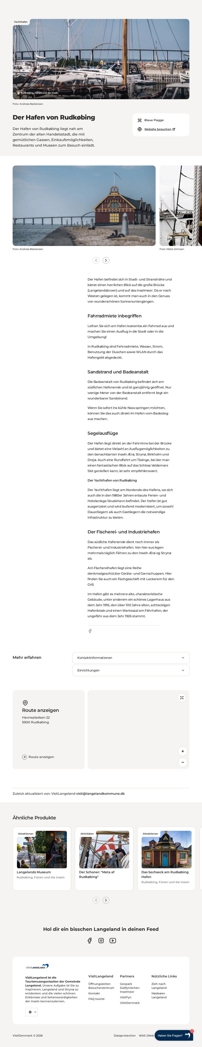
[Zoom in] (182, 751)
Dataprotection (125, 1035)
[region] (138, 729)
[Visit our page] (89, 940)
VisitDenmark (130, 1003)
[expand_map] (182, 697)
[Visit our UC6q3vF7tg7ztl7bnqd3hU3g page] (112, 940)
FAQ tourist (96, 999)
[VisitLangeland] (37, 966)
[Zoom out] (182, 762)
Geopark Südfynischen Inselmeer (129, 988)
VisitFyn (125, 997)
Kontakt (94, 993)
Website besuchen (157, 129)
